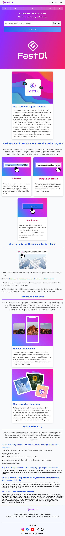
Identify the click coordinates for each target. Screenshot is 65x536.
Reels (23, 8)
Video (6, 8)
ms (60, 3)
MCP (29, 516)
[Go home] (7, 2)
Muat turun (32, 29)
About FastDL (10, 516)
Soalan (51, 3)
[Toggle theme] (56, 3)
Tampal (57, 23)
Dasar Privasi (43, 516)
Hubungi (35, 516)
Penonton (59, 8)
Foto (14, 8)
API (26, 516)
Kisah (32, 8)
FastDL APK (19, 516)
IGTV (41, 8)
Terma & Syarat (54, 516)
